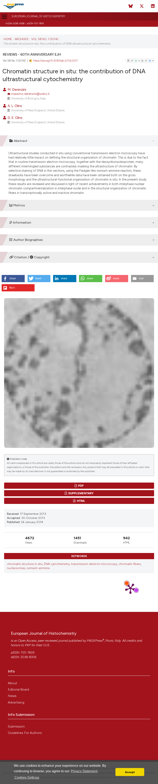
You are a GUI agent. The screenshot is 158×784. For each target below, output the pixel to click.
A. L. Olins (14, 106)
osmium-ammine (38, 568)
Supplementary (81, 493)
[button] (13, 278)
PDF (81, 485)
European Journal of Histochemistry (38, 16)
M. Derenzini (16, 89)
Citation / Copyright (31, 257)
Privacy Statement (84, 771)
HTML (80, 500)
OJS (46, 645)
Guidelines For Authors (25, 733)
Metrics (19, 205)
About (12, 683)
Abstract (20, 141)
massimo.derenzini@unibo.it (30, 94)
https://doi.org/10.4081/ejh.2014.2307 (55, 60)
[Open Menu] (4, 16)
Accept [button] (130, 772)
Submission (16, 726)
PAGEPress (95, 641)
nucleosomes (16, 568)
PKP (28, 645)
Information (21, 222)
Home (8, 39)
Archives (21, 39)
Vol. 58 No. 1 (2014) (44, 39)
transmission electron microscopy (94, 564)
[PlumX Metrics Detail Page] (130, 588)
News (12, 696)
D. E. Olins (14, 118)
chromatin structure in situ (24, 564)
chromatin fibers (129, 564)
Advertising (16, 702)
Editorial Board (18, 689)
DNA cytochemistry (57, 564)
